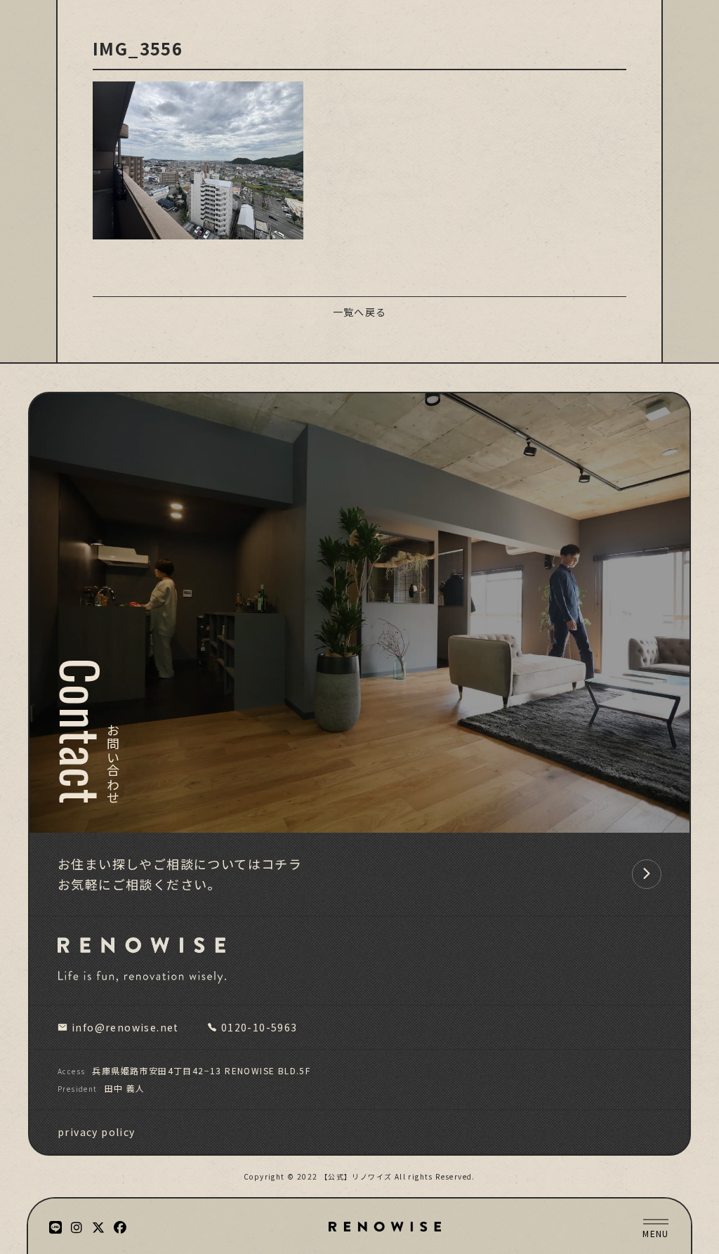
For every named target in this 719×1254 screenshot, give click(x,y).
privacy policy (97, 1132)
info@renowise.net (125, 1027)
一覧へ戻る (360, 312)
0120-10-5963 (259, 1027)
